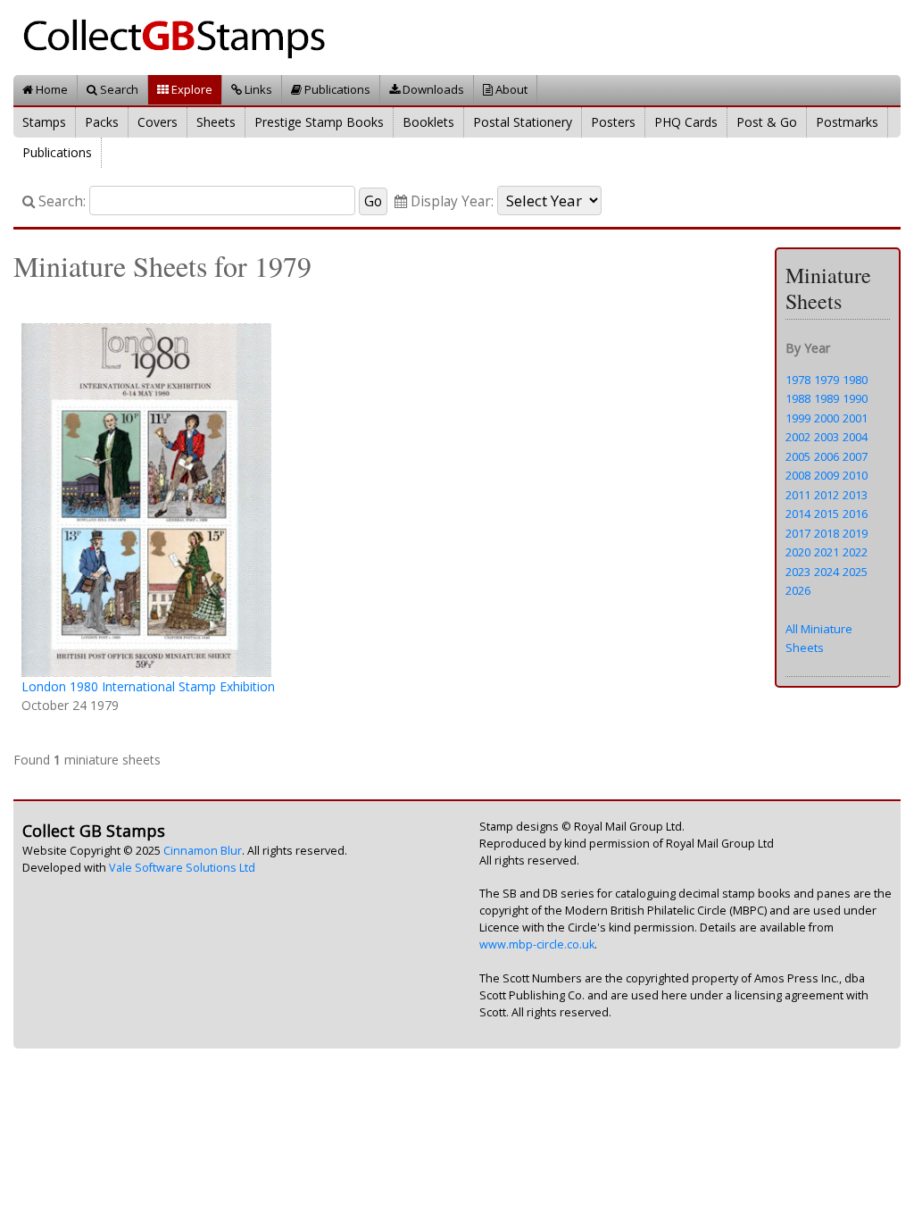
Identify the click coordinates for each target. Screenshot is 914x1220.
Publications (336, 89)
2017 (797, 533)
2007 (855, 456)
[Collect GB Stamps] (180, 36)
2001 (855, 418)
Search (117, 89)
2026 (797, 590)
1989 (826, 398)
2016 (855, 514)
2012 (826, 495)
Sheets (216, 121)
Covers (157, 121)
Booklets (428, 121)
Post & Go (766, 121)
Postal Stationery (522, 121)
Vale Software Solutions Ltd (182, 867)
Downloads (432, 89)
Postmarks (847, 121)
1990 (855, 398)
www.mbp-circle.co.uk (536, 944)
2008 (797, 475)
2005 (797, 456)
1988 (797, 398)
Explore (190, 89)
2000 (826, 418)
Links (257, 89)
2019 (855, 533)
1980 (855, 380)
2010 (855, 475)
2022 (855, 552)
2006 (826, 456)
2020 (797, 552)
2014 (797, 514)
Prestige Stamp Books (319, 121)
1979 (826, 380)
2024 (826, 572)
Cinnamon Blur (202, 850)
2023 (797, 572)
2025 (855, 572)
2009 (826, 475)
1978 (797, 380)
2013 (855, 495)
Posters (613, 121)
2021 (826, 552)
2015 (826, 514)
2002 (797, 437)
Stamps (44, 121)
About (510, 89)
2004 (855, 437)
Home (50, 89)
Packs (102, 121)
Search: (60, 201)
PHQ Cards (686, 121)
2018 (826, 533)
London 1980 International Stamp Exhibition (148, 686)
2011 (797, 495)
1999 (797, 418)
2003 (826, 437)
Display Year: (450, 201)
